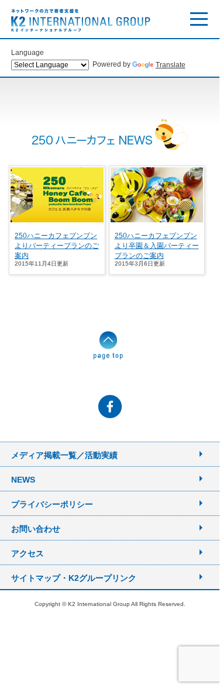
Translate (170, 65)
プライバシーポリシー (52, 504)
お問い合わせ (35, 528)
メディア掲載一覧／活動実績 (64, 455)
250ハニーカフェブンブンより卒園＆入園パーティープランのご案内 (157, 246)
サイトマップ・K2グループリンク (73, 578)
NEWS (23, 479)
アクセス (27, 553)
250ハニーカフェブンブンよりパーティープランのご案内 (57, 246)
